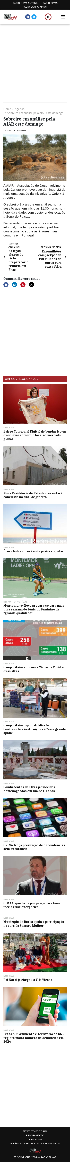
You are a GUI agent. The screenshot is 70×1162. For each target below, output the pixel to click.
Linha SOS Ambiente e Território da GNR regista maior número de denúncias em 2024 (33, 1038)
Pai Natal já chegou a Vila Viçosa (27, 980)
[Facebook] (27, 16)
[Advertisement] (35, 63)
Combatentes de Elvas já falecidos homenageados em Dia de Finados (29, 789)
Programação (35, 1135)
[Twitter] (34, 16)
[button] (48, 17)
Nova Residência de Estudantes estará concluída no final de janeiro (32, 495)
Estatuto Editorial (35, 1131)
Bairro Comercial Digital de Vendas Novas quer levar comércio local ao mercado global (34, 435)
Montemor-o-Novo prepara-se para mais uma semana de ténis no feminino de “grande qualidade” (33, 609)
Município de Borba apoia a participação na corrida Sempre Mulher (33, 923)
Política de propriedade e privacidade (35, 1143)
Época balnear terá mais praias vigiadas (33, 551)
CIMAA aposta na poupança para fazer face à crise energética (32, 905)
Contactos (35, 1139)
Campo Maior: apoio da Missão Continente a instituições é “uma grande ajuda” (34, 729)
